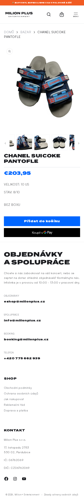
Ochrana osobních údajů (21, 393)
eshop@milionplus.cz (24, 301)
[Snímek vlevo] (5, 143)
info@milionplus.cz (22, 320)
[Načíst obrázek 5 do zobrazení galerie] (59, 142)
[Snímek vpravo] (78, 143)
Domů (9, 32)
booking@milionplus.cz (26, 339)
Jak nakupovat (14, 399)
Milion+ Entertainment (27, 494)
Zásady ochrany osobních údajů (61, 494)
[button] (75, 14)
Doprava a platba (16, 410)
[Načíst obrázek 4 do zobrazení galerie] (42, 142)
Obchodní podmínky (18, 387)
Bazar (25, 32)
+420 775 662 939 (22, 358)
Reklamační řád (14, 404)
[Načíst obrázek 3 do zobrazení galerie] (24, 142)
